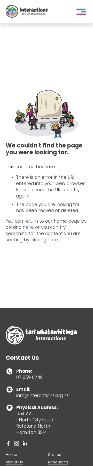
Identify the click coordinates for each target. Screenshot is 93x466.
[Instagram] (16, 443)
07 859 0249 (29, 374)
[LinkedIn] (24, 443)
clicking (14, 227)
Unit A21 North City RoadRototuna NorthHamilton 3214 (37, 420)
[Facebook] (8, 443)
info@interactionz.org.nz (42, 392)
